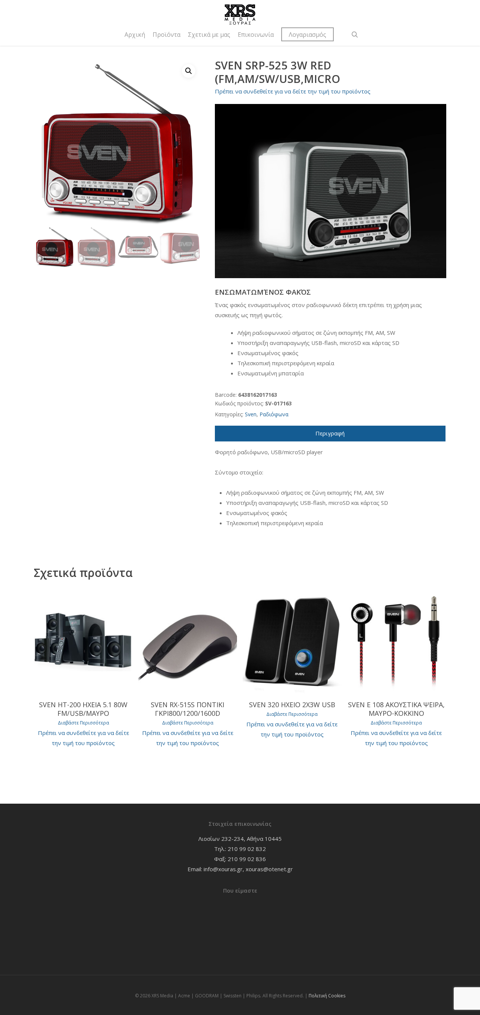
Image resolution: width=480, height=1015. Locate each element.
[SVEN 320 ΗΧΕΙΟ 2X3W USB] (292, 640)
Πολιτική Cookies (327, 995)
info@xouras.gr (223, 869)
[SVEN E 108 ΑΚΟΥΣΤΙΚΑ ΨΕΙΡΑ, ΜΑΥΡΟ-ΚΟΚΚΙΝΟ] (396, 640)
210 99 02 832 (247, 848)
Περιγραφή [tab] (330, 433)
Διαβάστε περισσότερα (83, 723)
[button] (188, 71)
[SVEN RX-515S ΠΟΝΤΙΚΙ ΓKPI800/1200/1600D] (187, 640)
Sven (250, 414)
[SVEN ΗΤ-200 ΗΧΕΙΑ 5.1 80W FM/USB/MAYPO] (83, 640)
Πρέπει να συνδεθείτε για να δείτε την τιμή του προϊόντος (292, 91)
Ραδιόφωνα (274, 414)
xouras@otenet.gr (269, 869)
